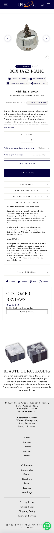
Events (26, 474)
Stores (27, 456)
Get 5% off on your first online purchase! (27, 526)
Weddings (27, 492)
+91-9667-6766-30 (27, 412)
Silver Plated (23, 66)
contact (34, 255)
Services (27, 451)
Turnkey (27, 488)
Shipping (28, 95)
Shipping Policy (27, 511)
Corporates (27, 470)
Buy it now (27, 173)
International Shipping (27, 196)
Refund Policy (27, 507)
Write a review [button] (27, 312)
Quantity (27, 135)
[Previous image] (8, 38)
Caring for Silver (27, 190)
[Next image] (46, 38)
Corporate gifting (37, 103)
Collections (27, 466)
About (27, 438)
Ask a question (27, 272)
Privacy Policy (27, 502)
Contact (27, 447)
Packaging (27, 184)
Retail (27, 483)
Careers (27, 442)
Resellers (27, 479)
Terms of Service (27, 516)
